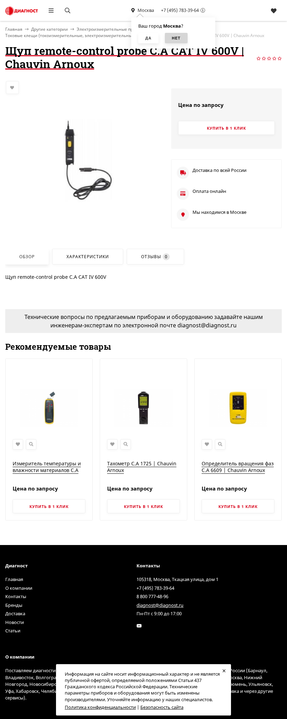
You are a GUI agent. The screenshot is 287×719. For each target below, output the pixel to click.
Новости (14, 622)
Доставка (15, 613)
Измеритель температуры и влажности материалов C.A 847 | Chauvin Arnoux (47, 470)
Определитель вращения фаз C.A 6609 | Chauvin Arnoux (238, 467)
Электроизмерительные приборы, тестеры (121, 29)
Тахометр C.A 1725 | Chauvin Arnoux (141, 467)
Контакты (15, 596)
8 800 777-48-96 (152, 596)
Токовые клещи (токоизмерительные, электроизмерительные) (70, 35)
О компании (18, 588)
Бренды (13, 605)
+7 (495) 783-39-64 (180, 10)
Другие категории (49, 29)
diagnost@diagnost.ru (159, 605)
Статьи (12, 630)
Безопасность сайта (161, 707)
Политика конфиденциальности (100, 707)
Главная (14, 579)
